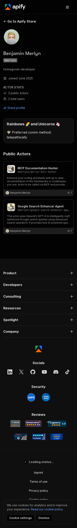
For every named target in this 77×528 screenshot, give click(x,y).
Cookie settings (20, 518)
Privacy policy (38, 490)
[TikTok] (67, 372)
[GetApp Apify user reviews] (15, 423)
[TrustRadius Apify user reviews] (38, 436)
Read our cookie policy (47, 509)
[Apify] (15, 7)
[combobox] (21, 108)
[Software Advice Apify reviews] (33, 423)
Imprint (38, 472)
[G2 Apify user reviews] (20, 436)
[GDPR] (31, 397)
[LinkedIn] (10, 372)
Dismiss (43, 518)
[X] (21, 372)
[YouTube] (44, 372)
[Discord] (56, 372)
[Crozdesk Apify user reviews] (56, 436)
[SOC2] (46, 397)
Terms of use (38, 481)
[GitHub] (33, 372)
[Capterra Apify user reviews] (56, 423)
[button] (38, 273)
